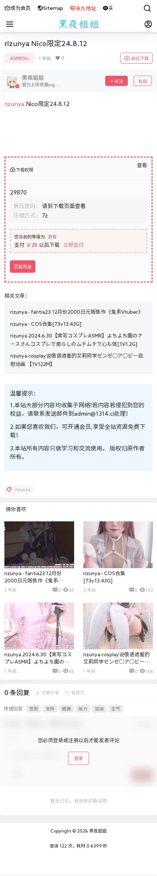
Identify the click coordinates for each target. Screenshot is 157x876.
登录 (78, 758)
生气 (115, 708)
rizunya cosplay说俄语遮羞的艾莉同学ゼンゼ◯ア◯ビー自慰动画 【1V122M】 (116, 661)
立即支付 (73, 245)
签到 (33, 708)
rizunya (14, 104)
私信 (142, 81)
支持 (50, 708)
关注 (118, 81)
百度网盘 (22, 266)
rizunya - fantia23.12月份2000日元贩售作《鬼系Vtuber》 (76, 311)
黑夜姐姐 (97, 830)
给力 (82, 708)
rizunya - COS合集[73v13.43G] (45, 323)
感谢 (66, 708)
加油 (99, 708)
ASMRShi (19, 58)
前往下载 (140, 58)
